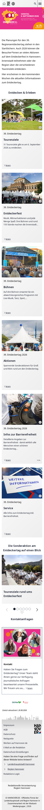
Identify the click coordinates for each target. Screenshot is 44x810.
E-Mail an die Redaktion (14, 747)
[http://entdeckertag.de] (22, 18)
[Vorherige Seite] (6, 609)
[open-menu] (40, 3)
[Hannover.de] (8, 3)
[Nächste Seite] (37, 609)
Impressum (9, 725)
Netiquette (9, 738)
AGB (6, 730)
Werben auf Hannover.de (15, 743)
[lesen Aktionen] (22, 355)
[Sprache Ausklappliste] (13, 4)
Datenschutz (9, 734)
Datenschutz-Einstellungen (16, 752)
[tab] (14, 609)
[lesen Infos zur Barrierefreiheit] (22, 429)
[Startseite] (4, 4)
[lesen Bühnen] (22, 281)
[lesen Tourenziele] (22, 134)
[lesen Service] (22, 502)
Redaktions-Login (12, 773)
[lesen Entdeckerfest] (22, 208)
